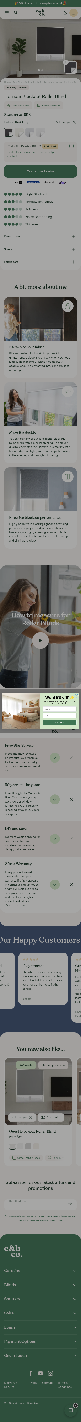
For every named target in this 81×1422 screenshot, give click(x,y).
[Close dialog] (76, 695)
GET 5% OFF (60, 722)
